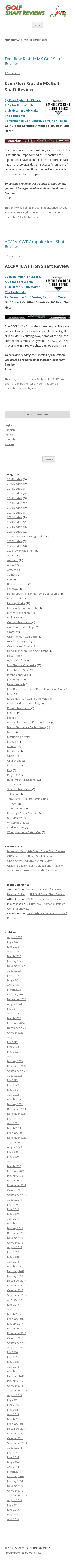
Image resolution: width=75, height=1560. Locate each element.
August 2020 (14, 1147)
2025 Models (14, 531)
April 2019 (13, 1218)
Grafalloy (13, 632)
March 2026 (14, 956)
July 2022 (12, 1080)
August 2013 (14, 1500)
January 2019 (15, 1228)
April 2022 (13, 1094)
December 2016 (16, 1328)
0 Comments (12, 256)
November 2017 (16, 1285)
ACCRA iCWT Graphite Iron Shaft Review (35, 244)
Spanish (10, 430)
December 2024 (16, 999)
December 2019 (16, 1180)
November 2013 (16, 1486)
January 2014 (15, 1481)
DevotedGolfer (16, 894)
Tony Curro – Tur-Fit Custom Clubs (27, 799)
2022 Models (14, 517)
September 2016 (17, 1342)
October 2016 (15, 1338)
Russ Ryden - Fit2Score (30, 212)
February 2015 (15, 1424)
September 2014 (17, 1443)
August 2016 (14, 1347)
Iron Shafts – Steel (18, 670)
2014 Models (14, 479)
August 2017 (14, 1300)
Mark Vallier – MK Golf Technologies (29, 722)
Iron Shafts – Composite (21, 665)
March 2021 (14, 1128)
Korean (9, 444)
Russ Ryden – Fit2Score (21, 779)
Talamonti (13, 794)
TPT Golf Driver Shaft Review (43, 889)
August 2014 (14, 1447)
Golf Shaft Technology (20, 627)
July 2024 (12, 1009)
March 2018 (14, 1266)
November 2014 (16, 1433)
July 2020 (12, 1152)
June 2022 (13, 1085)
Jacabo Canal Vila (17, 675)
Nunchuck (13, 751)
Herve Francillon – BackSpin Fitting (27, 651)
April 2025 (13, 985)
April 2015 (13, 1414)
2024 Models (14, 527)
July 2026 (12, 942)
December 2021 (16, 1109)
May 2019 (13, 1214)
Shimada (12, 784)
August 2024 (14, 1004)
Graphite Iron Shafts (19, 646)
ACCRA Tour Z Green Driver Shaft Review (32, 870)
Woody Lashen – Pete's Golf (24, 832)
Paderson (13, 765)
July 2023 (12, 1042)
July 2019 (12, 1204)
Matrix (11, 732)
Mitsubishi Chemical (19, 737)
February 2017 (15, 1319)
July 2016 (12, 1352)
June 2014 (13, 1457)
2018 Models (14, 498)
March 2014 (14, 1471)
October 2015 (15, 1385)
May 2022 (13, 1090)
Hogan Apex (14, 655)
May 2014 (13, 1462)
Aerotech (12, 560)
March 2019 (14, 1223)
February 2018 (15, 1271)
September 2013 (17, 1495)
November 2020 (16, 1137)
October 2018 (15, 1242)
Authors (12, 574)
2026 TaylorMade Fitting (21, 550)
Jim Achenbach (16, 684)
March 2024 (14, 1018)
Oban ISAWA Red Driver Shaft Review (29, 861)
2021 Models (42, 207)
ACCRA (55, 379)
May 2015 (13, 1409)
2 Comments (12, 73)
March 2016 (14, 1371)
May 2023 (13, 1051)
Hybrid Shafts (15, 660)
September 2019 (17, 1195)
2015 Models (14, 484)
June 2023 (13, 1047)
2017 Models (14, 493)
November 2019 (16, 1185)
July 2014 (12, 1452)
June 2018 (13, 1252)
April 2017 (13, 1309)
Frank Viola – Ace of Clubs (22, 608)
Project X (10, 212)
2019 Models (14, 503)
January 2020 (15, 1176)
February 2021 (15, 1133)
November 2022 (16, 1066)
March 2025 (14, 989)
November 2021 (16, 1113)
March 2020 (14, 1166)
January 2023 (15, 1061)
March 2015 (14, 1419)
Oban (10, 756)
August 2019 (14, 1199)
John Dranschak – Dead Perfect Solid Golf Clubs (36, 689)
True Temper (53, 212)
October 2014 (15, 1438)
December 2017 (16, 1280)
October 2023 (15, 1032)
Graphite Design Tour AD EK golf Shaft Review (35, 865)
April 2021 (13, 1123)
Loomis (11, 717)
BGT (9, 579)
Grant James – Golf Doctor (23, 636)
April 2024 (13, 1013)
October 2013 (15, 1490)
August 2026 (14, 937)
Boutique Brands (17, 584)
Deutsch (10, 439)
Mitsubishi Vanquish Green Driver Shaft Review (36, 851)
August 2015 (14, 1395)
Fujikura (12, 617)
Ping (9, 770)
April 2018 (13, 1261)
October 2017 (15, 1290)
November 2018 (16, 1238)
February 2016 (15, 1376)
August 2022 (14, 1075)
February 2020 (15, 1171)
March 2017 (14, 1314)
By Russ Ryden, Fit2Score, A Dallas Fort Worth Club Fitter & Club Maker (23, 105)
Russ (35, 217)
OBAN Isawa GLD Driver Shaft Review (29, 856)
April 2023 (13, 1056)
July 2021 (12, 1118)
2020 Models (14, 508)
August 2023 (14, 1037)
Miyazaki (12, 741)
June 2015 (13, 1405)
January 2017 (15, 1323)
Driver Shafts (59, 207)
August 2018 (14, 1247)
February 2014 (15, 1476)
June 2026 (13, 946)
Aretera (11, 570)
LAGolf (11, 713)
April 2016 (13, 1366)
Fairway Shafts (16, 603)
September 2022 (17, 1071)
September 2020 (17, 1142)
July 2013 (12, 1505)
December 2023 (16, 1028)
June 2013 (13, 1509)
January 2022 (15, 1104)
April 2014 (13, 1467)
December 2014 (16, 1428)
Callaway (12, 589)
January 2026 (15, 961)
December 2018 (16, 1233)
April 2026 (13, 951)
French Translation (18, 612)
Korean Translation (19, 708)
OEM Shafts (14, 760)
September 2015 (17, 1390)
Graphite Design (17, 641)
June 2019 (13, 1209)
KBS (9, 694)
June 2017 (13, 1304)
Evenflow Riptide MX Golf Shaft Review (34, 61)
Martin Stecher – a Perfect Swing (26, 727)
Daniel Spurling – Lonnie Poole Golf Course (33, 593)
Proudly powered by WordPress (23, 1552)
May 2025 (13, 980)
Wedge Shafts (15, 827)
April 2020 (13, 1161)
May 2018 (13, 1257)
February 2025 (15, 994)
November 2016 (16, 1333)
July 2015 (12, 1400)
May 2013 (13, 1514)
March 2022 (14, 1099)
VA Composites (16, 822)
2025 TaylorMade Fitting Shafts (25, 536)
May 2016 (13, 1362)
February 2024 (15, 1023)
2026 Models (14, 541)
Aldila (10, 565)
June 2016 (13, 1357)
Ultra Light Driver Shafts (21, 813)
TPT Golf (12, 803)
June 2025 (13, 975)
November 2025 (16, 966)
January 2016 (15, 1381)
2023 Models (14, 522)
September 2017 (17, 1295)
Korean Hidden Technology (23, 703)
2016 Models (14, 488)
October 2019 (15, 1190)
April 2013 (13, 1519)
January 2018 (15, 1276)
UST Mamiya (14, 818)
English (9, 425)
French (9, 434)
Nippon (11, 746)
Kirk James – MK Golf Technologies (28, 698)
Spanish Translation (19, 789)
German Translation (19, 622)
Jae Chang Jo (14, 679)
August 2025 (14, 970)
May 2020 (13, 1156)
